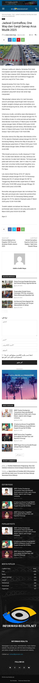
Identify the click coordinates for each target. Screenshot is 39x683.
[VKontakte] (29, 668)
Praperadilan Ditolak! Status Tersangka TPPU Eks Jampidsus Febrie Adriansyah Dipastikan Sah (24, 293)
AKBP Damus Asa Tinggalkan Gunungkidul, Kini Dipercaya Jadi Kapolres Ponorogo (23, 436)
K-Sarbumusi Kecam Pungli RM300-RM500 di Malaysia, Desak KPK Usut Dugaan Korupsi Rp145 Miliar (24, 426)
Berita (3, 287)
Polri (13, 14)
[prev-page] (3, 311)
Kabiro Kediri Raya (11, 35)
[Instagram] (24, 668)
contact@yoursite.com (16, 654)
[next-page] (6, 311)
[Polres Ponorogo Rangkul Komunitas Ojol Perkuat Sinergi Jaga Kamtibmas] (7, 284)
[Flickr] (19, 668)
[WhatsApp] (23, 40)
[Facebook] (10, 40)
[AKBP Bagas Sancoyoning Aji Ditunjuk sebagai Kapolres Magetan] (7, 448)
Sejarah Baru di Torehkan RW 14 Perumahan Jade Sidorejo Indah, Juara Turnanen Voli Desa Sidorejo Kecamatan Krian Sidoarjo (18, 473)
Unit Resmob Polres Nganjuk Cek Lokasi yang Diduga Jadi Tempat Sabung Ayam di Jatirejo (23, 303)
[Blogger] (10, 668)
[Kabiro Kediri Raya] (3, 35)
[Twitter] (14, 40)
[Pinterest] (18, 40)
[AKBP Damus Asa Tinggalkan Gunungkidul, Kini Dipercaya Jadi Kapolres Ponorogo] (7, 437)
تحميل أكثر (18, 455)
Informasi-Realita (6, 14)
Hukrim (4, 297)
